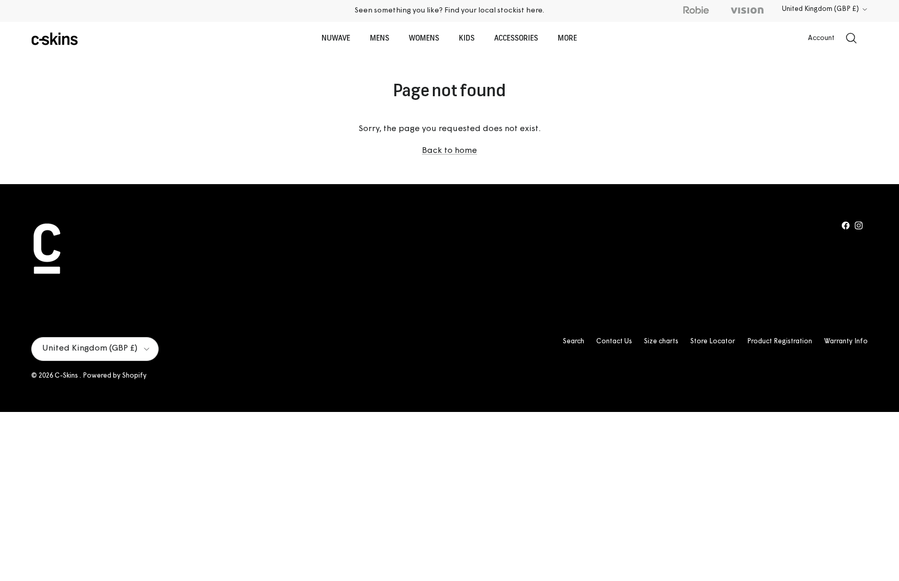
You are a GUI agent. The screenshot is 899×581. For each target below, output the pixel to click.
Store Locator (712, 341)
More (567, 39)
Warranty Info (846, 341)
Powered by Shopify (115, 375)
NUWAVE (336, 39)
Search (573, 341)
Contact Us (614, 341)
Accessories (516, 39)
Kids (466, 39)
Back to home (449, 151)
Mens (379, 39)
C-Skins (67, 375)
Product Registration (779, 341)
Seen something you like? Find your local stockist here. (449, 11)
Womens (424, 39)
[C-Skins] (54, 38)
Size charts (661, 341)
